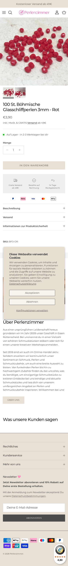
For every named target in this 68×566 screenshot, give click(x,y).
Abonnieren (34, 518)
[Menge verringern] (6, 150)
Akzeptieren (32, 292)
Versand (32, 122)
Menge (7, 142)
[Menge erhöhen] (20, 150)
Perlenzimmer (16, 554)
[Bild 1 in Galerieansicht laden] (34, 52)
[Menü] (4, 12)
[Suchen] (12, 12)
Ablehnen (32, 301)
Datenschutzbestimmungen (29, 496)
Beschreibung (11, 208)
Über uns (13, 400)
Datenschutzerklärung (22, 283)
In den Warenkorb (34, 165)
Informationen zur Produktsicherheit (25, 226)
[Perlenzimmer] (34, 12)
